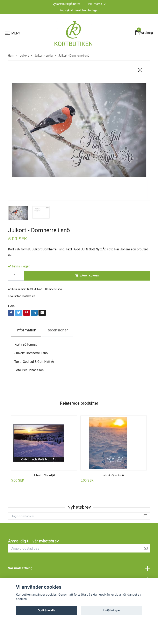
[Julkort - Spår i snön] (113, 443)
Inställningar (111, 610)
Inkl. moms (95, 4)
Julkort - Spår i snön (113, 475)
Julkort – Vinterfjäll (44, 475)
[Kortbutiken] (73, 33)
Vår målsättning (20, 568)
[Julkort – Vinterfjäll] (44, 443)
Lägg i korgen (89, 275)
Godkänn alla (46, 610)
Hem (11, 55)
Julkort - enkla (43, 55)
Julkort (24, 55)
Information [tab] (26, 330)
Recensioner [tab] (57, 330)
